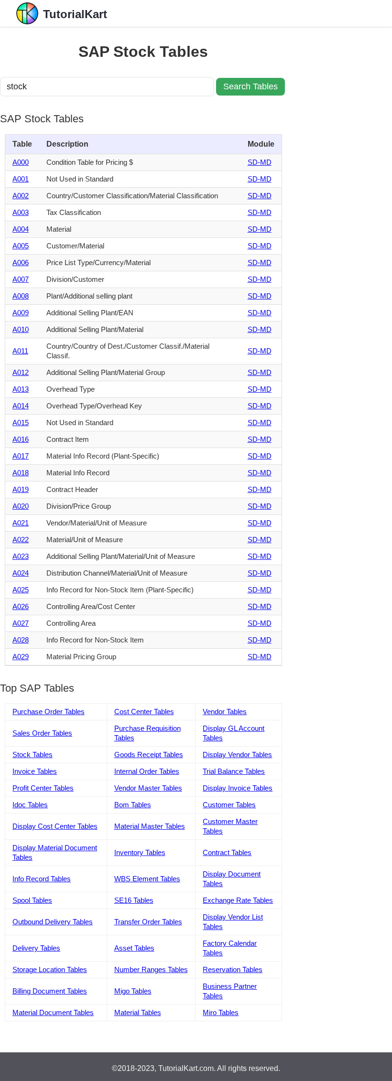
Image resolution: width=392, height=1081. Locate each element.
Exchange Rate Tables (238, 900)
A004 (20, 229)
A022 (20, 539)
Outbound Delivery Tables (52, 922)
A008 (20, 296)
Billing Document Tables (49, 991)
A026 (20, 606)
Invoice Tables (34, 771)
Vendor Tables (225, 711)
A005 (20, 246)
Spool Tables (32, 900)
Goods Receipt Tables (148, 754)
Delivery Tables (36, 948)
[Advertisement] (339, 170)
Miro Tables (221, 1012)
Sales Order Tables (42, 733)
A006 (20, 262)
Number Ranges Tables (151, 969)
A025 (20, 590)
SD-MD (260, 162)
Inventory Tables (139, 852)
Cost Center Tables (144, 711)
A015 (20, 422)
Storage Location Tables (49, 969)
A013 (20, 389)
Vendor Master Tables (148, 788)
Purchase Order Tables (48, 711)
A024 (20, 573)
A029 (20, 657)
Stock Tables (32, 754)
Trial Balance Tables (234, 771)
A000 (20, 162)
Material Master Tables (149, 826)
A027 (20, 623)
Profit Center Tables (43, 788)
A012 (20, 372)
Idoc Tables (30, 805)
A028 (20, 640)
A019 (20, 489)
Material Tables (137, 1012)
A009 (20, 313)
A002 (20, 196)
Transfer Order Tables (148, 922)
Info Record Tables (41, 879)
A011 (20, 351)
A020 (20, 506)
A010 (20, 329)
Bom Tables (132, 805)
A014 (20, 406)
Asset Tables (134, 948)
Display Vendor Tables (237, 754)
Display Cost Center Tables (55, 826)
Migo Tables (133, 991)
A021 (20, 523)
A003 (20, 212)
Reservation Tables (232, 969)
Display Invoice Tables (237, 788)
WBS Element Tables (147, 879)
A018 (20, 473)
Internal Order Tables (146, 771)
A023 (20, 556)
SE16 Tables (133, 900)
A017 (20, 456)
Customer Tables (229, 805)
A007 (20, 279)
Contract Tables (227, 852)
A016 (20, 439)
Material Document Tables (53, 1012)
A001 (20, 179)
